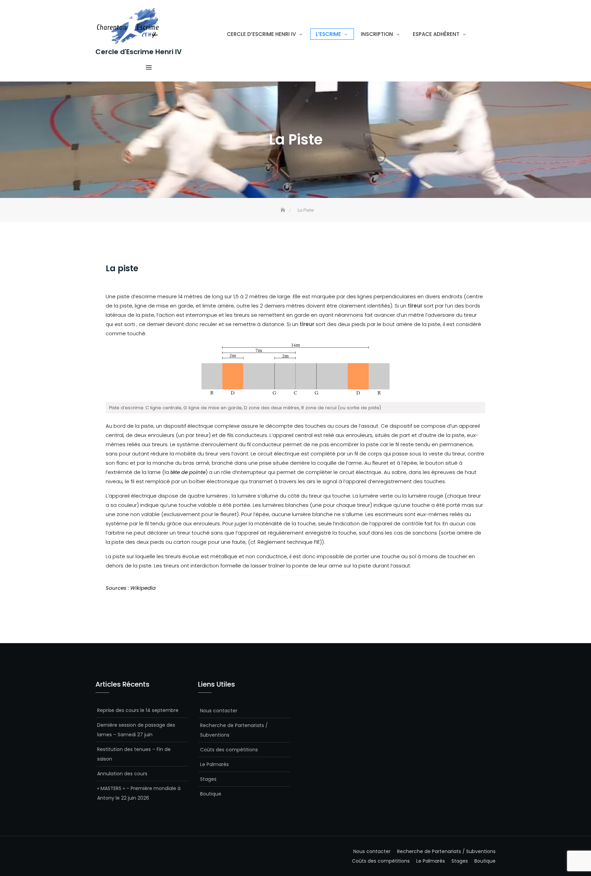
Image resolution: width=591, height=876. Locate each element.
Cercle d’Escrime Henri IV (261, 34)
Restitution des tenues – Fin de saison (134, 754)
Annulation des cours (122, 773)
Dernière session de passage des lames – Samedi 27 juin (136, 730)
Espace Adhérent (436, 34)
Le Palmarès (214, 764)
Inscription (377, 34)
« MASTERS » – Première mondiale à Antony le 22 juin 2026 (139, 793)
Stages (208, 779)
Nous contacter (218, 710)
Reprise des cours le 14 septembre (138, 710)
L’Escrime (328, 34)
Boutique (210, 793)
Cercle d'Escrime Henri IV (138, 52)
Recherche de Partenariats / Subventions (234, 730)
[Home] (283, 210)
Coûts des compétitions (229, 749)
